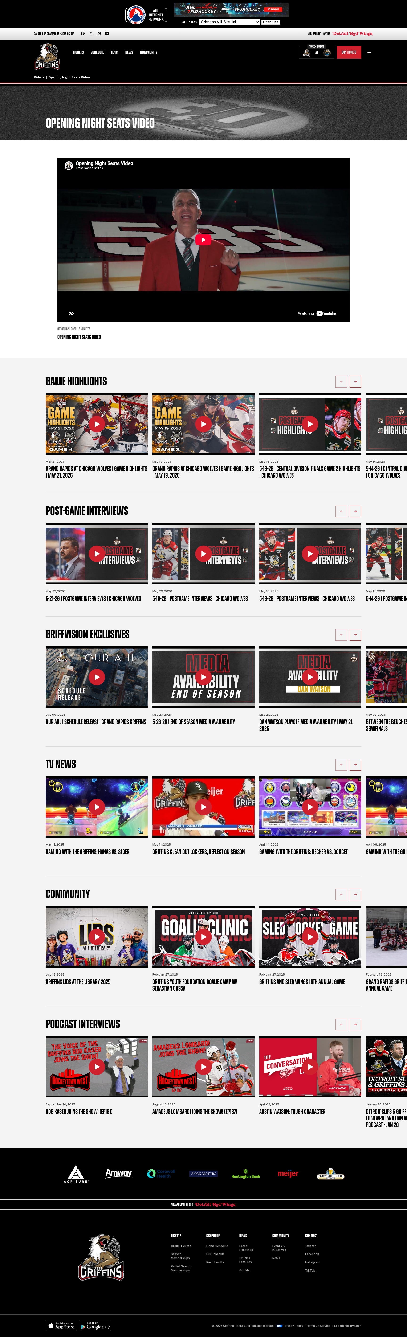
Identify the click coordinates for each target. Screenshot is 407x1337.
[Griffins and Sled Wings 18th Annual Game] (310, 937)
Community (148, 52)
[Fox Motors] (203, 1174)
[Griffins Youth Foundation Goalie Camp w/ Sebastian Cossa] (203, 937)
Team (114, 52)
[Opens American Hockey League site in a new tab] (146, 15)
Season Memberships (180, 1256)
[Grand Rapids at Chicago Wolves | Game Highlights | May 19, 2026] (203, 424)
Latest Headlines (246, 1248)
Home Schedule (217, 1246)
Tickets (78, 52)
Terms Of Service (318, 1326)
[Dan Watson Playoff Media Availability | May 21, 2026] (310, 677)
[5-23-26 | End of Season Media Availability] (203, 677)
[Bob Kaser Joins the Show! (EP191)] (97, 1066)
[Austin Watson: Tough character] (310, 1066)
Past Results (215, 1262)
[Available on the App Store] (61, 1326)
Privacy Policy (293, 1326)
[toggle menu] (370, 52)
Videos (39, 77)
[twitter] (91, 34)
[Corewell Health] (161, 1173)
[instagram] (99, 34)
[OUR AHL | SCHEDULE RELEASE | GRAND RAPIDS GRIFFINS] (97, 677)
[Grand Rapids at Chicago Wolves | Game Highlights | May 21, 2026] (97, 424)
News (129, 52)
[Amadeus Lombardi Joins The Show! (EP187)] (203, 1066)
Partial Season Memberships (181, 1268)
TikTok (310, 1270)
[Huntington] (246, 1174)
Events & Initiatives (279, 1248)
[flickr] (107, 33)
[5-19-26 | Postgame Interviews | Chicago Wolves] (203, 553)
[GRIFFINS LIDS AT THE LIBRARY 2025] (97, 937)
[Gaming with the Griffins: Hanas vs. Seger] (97, 807)
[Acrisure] (76, 1174)
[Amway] (119, 1174)
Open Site (270, 22)
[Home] (47, 56)
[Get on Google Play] (95, 1326)
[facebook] (82, 34)
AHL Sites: (190, 22)
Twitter (310, 1246)
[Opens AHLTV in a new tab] (231, 9)
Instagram (312, 1262)
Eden (357, 1326)
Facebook (312, 1254)
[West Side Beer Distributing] (331, 1174)
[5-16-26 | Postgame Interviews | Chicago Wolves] (310, 553)
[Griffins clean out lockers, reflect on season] (203, 807)
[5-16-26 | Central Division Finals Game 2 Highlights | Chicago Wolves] (310, 424)
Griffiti (244, 1270)
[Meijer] (288, 1174)
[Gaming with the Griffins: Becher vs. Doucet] (310, 807)
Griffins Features (245, 1260)
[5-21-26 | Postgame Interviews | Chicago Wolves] (97, 553)
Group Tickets (181, 1246)
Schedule (97, 52)
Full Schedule (215, 1254)
